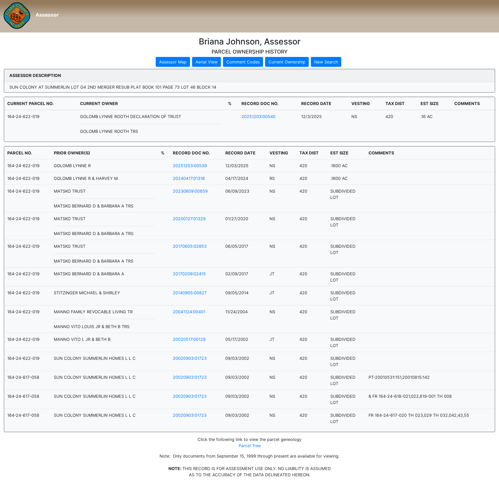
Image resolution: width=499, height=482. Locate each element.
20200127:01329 (189, 218)
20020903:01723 (190, 358)
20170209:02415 (189, 273)
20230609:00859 (190, 191)
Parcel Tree (250, 445)
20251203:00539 (190, 165)
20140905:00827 (190, 292)
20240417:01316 (189, 178)
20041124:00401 (189, 311)
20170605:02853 (190, 246)
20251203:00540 (258, 116)
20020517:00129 (189, 339)
